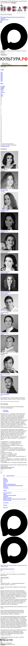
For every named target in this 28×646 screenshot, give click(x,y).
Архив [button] (2, 69)
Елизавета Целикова (5, 292)
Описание (5, 410)
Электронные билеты (17, 498)
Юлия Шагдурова (5, 210)
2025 (2, 79)
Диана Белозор (4, 169)
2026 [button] (2, 83)
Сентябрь (3, 86)
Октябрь (2, 87)
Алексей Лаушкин (5, 394)
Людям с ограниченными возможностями (13, 485)
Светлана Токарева (5, 271)
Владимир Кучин (5, 333)
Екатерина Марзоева (5, 251)
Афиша (5, 17)
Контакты (3, 18)
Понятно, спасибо (4, 577)
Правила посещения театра (9, 484)
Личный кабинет (4, 19)
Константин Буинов (5, 373)
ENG (2, 20)
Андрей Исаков (4, 353)
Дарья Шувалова (4, 230)
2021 (2, 74)
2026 (2, 80)
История (5, 479)
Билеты (5, 494)
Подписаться (3, 54)
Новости (23, 17)
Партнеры (5, 486)
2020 (2, 73)
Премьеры (5, 496)
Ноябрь (2, 88)
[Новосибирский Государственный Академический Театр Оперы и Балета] (14, 13)
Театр (2, 17)
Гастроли (5, 481)
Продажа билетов (11, 17)
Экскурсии (18, 17)
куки (5, 575)
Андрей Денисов (4, 312)
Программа (5, 411)
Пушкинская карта (5, 146)
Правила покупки (7, 497)
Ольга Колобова (4, 190)
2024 (2, 78)
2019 (2, 72)
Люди (4, 483)
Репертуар (5, 480)
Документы (6, 487)
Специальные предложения (9, 495)
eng (4, 475)
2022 (2, 76)
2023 (2, 77)
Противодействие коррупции (7, 467)
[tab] (14, 69)
